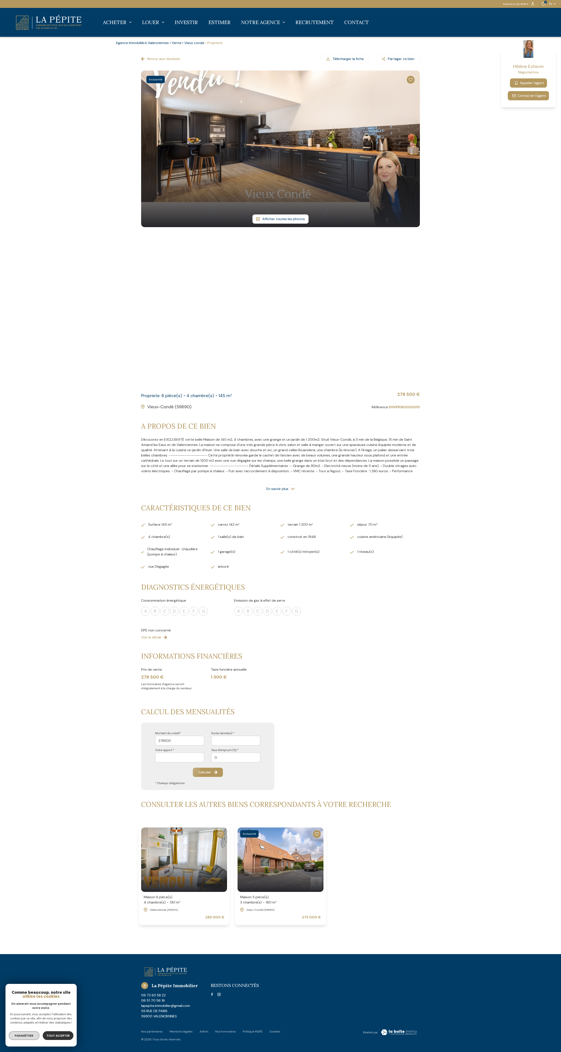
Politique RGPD (253, 1031)
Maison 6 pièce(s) (162, 900)
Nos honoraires (225, 1031)
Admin (204, 1031)
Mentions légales (181, 1031)
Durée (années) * (222, 733)
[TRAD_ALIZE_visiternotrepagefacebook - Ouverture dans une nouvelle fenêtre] (212, 994)
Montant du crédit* (168, 733)
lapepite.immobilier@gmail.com (165, 1005)
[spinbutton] (235, 757)
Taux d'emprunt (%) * (225, 750)
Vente (176, 43)
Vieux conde (194, 43)
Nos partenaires (152, 1031)
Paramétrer (24, 1036)
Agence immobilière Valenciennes (142, 43)
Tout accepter (58, 1036)
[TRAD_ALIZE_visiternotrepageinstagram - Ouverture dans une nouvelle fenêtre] (219, 994)
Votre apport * (164, 750)
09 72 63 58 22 (153, 995)
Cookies (275, 1031)
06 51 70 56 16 (153, 1000)
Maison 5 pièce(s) (258, 900)
